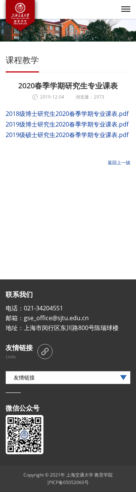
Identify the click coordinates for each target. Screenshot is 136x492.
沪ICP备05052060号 (68, 482)
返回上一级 (119, 162)
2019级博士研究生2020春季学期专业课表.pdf (67, 124)
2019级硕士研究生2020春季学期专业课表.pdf (67, 135)
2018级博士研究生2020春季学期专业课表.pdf (67, 114)
